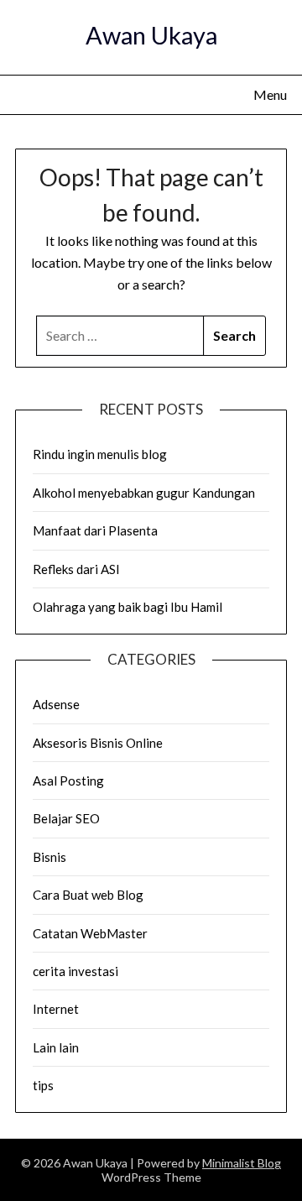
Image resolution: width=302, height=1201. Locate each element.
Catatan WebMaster (90, 933)
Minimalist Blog (241, 1163)
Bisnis (49, 856)
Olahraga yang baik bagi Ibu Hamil (127, 606)
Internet (56, 1008)
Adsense (56, 704)
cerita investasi (75, 971)
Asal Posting (68, 780)
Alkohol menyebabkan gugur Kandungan (144, 492)
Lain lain (56, 1047)
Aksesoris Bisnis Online (98, 742)
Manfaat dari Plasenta (95, 530)
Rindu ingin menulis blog (100, 454)
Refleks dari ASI (76, 569)
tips (43, 1085)
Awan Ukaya (151, 35)
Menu (270, 94)
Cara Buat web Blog (88, 894)
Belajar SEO (66, 818)
